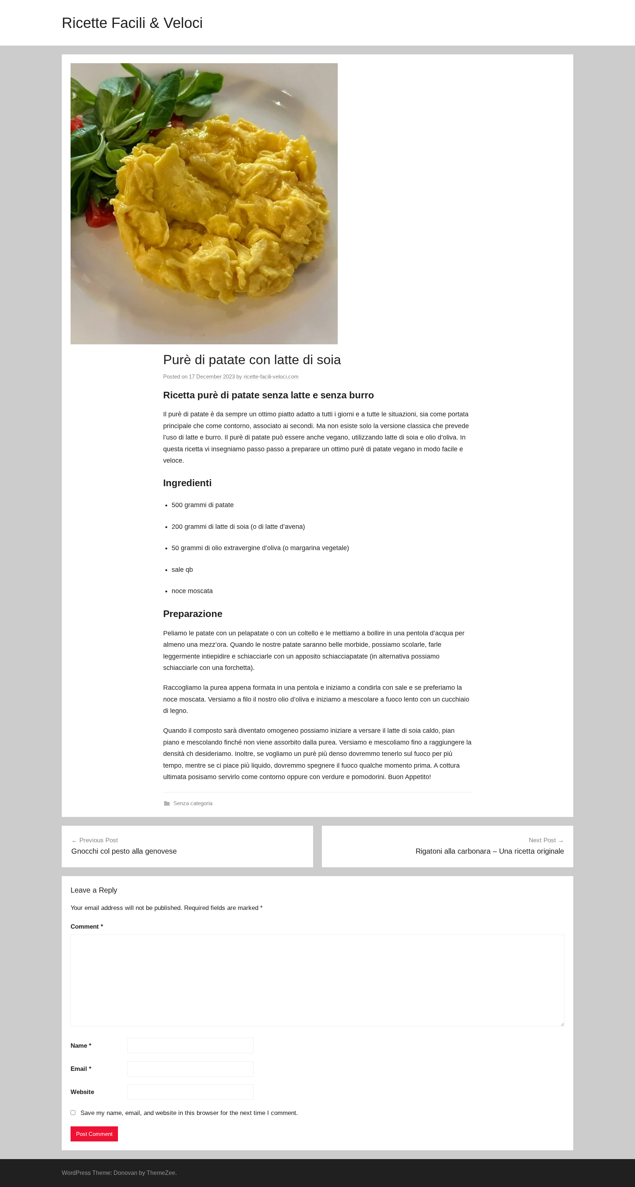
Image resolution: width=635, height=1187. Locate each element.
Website (82, 1092)
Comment (87, 926)
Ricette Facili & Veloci (132, 23)
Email (81, 1068)
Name (81, 1045)
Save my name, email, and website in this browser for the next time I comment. (189, 1112)
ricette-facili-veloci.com (271, 376)
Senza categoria (192, 803)
